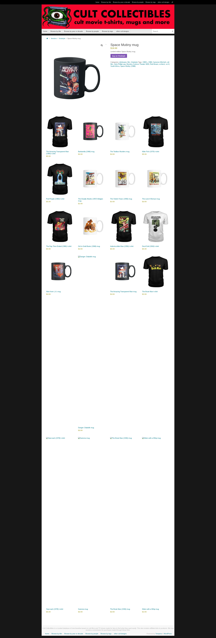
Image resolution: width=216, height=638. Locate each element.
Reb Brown (154, 64)
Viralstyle (62, 38)
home (97, 2)
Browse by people (138, 2)
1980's (145, 62)
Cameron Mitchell (159, 62)
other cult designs (163, 2)
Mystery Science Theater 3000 (138, 64)
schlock (162, 64)
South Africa (114, 66)
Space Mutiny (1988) (128, 66)
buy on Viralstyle (118, 56)
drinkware (123, 62)
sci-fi (167, 64)
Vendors (54, 38)
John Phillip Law (120, 64)
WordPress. (168, 634)
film (128, 62)
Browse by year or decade (121, 2)
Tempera (158, 634)
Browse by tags (151, 2)
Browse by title (106, 2)
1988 (150, 62)
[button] (102, 45)
